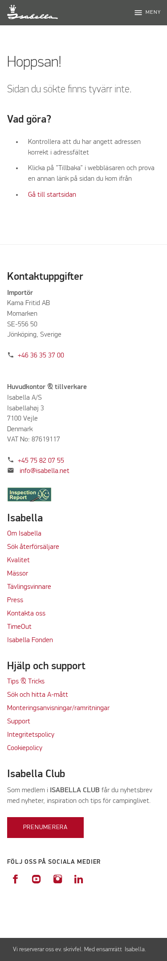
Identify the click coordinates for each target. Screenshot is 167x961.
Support (18, 721)
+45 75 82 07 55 (41, 461)
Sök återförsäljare (33, 547)
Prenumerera (45, 827)
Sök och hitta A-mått (37, 695)
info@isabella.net (44, 471)
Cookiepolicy (24, 748)
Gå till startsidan (52, 195)
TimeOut (19, 627)
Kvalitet (18, 560)
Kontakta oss (26, 613)
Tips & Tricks (26, 681)
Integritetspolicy (30, 735)
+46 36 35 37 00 (41, 355)
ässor (21, 573)
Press (15, 600)
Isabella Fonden (30, 640)
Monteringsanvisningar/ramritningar (58, 708)
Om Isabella (24, 533)
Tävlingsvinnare (29, 587)
